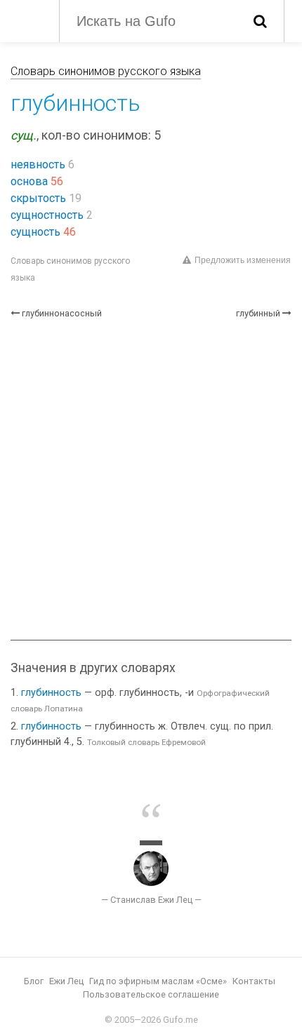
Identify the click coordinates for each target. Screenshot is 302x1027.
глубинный (258, 313)
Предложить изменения (243, 260)
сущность (35, 232)
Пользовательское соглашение (151, 994)
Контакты (253, 981)
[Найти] (260, 21)
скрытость (38, 198)
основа (29, 181)
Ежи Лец (66, 981)
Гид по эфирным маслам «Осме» (158, 981)
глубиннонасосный (62, 313)
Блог (34, 981)
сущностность (47, 215)
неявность (38, 164)
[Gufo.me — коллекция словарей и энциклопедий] (27, 20)
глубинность (51, 693)
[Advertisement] (151, 480)
